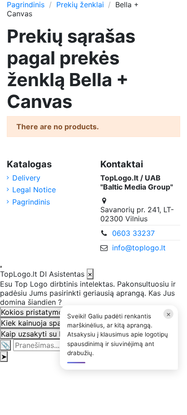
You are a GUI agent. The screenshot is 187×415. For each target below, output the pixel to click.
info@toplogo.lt (139, 247)
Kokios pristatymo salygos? (48, 312)
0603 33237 (133, 233)
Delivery (26, 177)
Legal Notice (34, 189)
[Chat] (1, 267)
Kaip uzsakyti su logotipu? (46, 333)
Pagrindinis (31, 201)
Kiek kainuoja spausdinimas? (50, 322)
